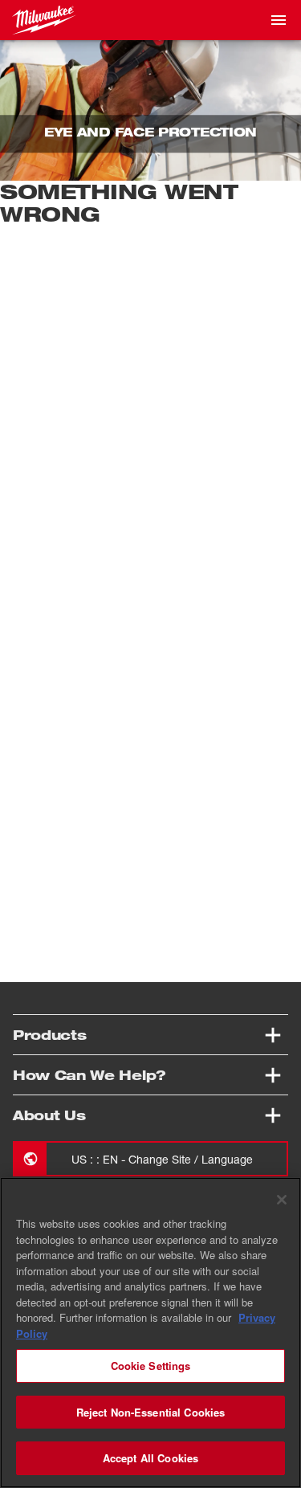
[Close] (281, 1199)
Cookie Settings (151, 1365)
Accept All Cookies (150, 1458)
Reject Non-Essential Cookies (151, 1412)
